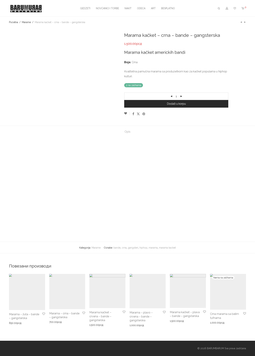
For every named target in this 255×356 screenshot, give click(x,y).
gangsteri (133, 247)
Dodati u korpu (176, 103)
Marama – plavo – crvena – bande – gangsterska (141, 316)
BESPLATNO (168, 8)
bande (117, 247)
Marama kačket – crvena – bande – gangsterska (100, 316)
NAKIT (128, 8)
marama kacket (167, 247)
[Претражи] (219, 8)
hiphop (143, 247)
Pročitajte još (216, 322)
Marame (26, 22)
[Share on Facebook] (133, 114)
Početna (13, 22)
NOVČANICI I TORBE (107, 8)
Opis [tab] (127, 131)
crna (124, 247)
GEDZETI (85, 8)
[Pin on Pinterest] (144, 114)
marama (153, 247)
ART (153, 8)
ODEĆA (141, 8)
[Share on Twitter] (138, 114)
